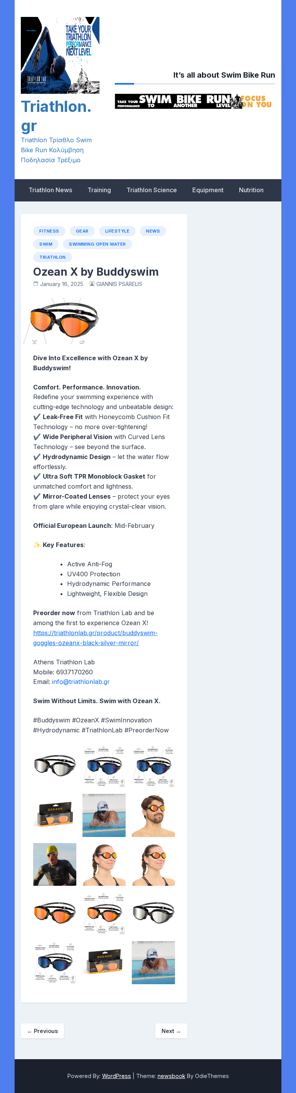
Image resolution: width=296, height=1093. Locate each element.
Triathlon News (50, 190)
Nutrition (251, 190)
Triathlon (52, 257)
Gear (82, 231)
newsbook (171, 1076)
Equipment (208, 190)
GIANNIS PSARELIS (119, 284)
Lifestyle (117, 231)
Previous (42, 1031)
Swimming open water (97, 244)
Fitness (49, 231)
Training (99, 190)
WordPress (116, 1076)
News (153, 231)
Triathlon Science (151, 190)
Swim (45, 244)
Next (171, 1031)
